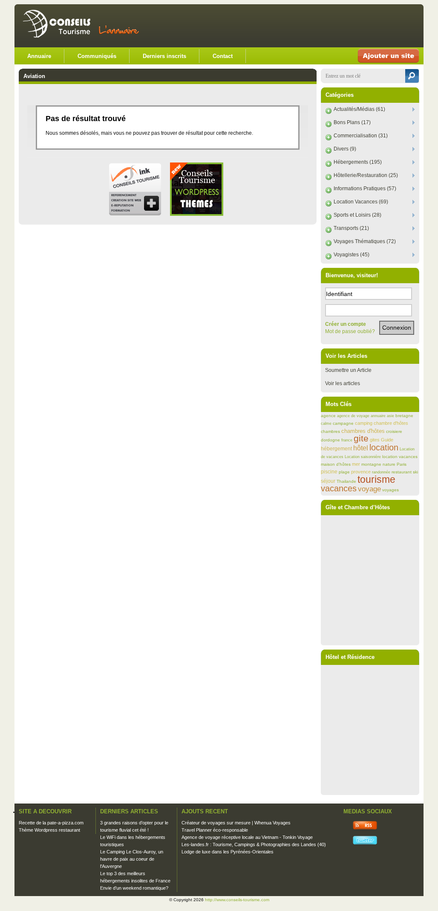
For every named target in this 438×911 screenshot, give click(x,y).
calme (326, 423)
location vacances (400, 456)
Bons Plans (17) (352, 122)
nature (389, 464)
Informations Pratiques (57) (365, 188)
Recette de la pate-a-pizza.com (51, 822)
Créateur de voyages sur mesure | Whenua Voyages (236, 822)
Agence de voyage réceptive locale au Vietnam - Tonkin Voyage (247, 837)
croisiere (394, 431)
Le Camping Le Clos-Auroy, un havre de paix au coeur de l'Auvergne (131, 859)
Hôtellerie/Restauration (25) (366, 175)
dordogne (330, 440)
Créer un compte (345, 324)
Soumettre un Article (348, 370)
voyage (369, 489)
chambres (330, 431)
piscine (329, 471)
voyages (390, 489)
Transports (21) (351, 228)
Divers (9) (345, 149)
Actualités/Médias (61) (359, 109)
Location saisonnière (363, 457)
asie (390, 416)
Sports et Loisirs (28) (357, 215)
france (346, 440)
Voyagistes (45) (351, 255)
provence (361, 471)
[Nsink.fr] (134, 214)
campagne (343, 423)
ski (415, 472)
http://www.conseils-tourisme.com (237, 899)
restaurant (402, 472)
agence (328, 415)
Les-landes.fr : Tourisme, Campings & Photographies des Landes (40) (254, 844)
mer (356, 464)
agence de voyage (353, 416)
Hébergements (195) (358, 162)
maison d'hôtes (336, 464)
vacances (339, 488)
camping (363, 423)
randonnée (381, 472)
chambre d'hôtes (391, 423)
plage (344, 472)
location (383, 447)
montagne (371, 464)
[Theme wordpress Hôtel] (196, 214)
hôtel (360, 448)
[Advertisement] (318, 25)
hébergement (336, 449)
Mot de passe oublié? (350, 331)
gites (375, 439)
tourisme (376, 479)
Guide (387, 439)
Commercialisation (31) (361, 136)
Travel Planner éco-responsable (215, 830)
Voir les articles (342, 383)
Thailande (346, 481)
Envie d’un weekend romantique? (134, 888)
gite (361, 438)
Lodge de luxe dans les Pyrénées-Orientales (228, 851)
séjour (328, 481)
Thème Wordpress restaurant (49, 830)
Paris (401, 464)
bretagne (404, 415)
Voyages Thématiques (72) (365, 241)
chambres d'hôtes (363, 431)
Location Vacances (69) (361, 202)
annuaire (378, 416)
